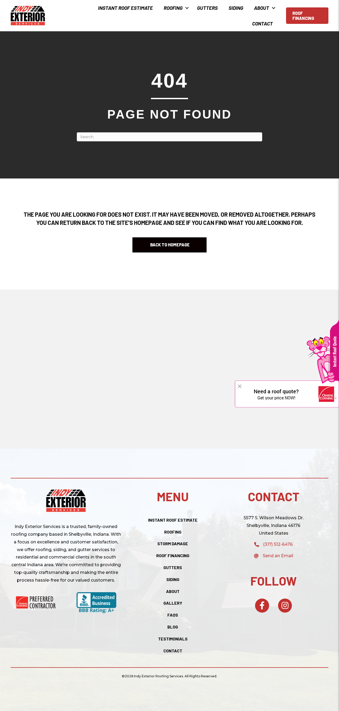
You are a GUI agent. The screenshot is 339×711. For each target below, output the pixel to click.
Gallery (172, 602)
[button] (186, 8)
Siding (236, 8)
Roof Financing (172, 555)
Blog (172, 626)
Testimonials (173, 638)
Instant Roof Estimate (125, 8)
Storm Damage (172, 543)
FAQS (172, 614)
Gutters (207, 8)
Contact (262, 23)
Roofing (173, 8)
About (261, 8)
